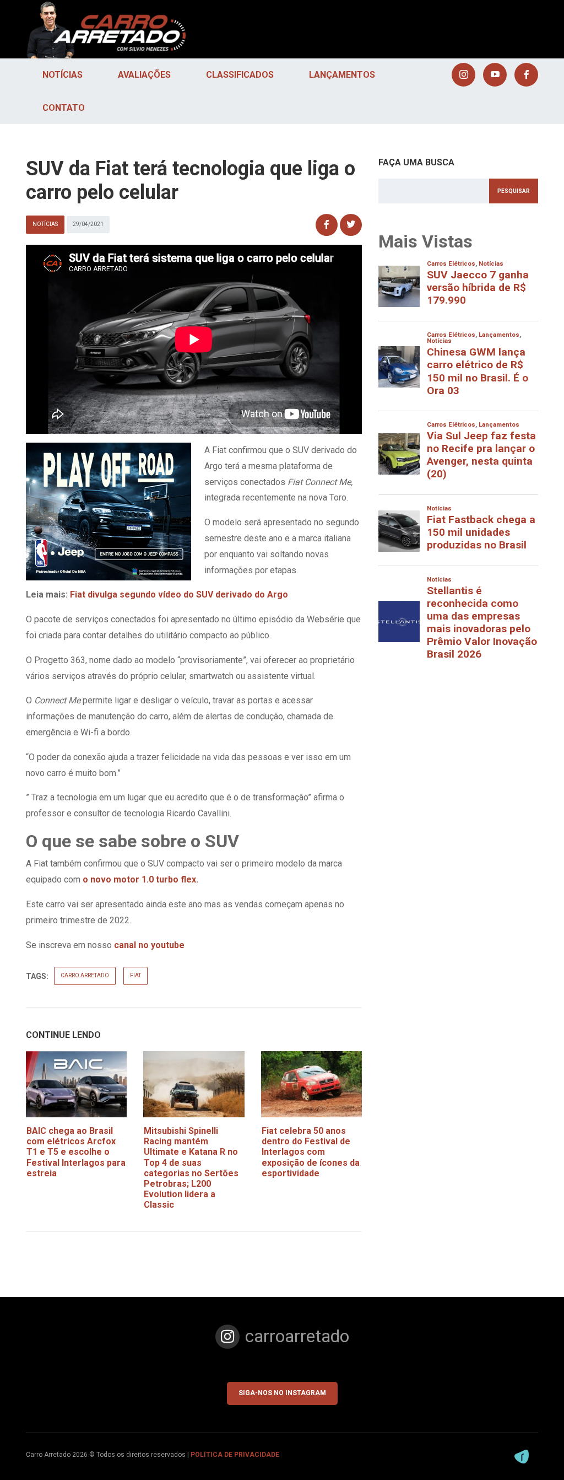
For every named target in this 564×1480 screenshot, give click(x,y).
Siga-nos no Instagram (282, 1393)
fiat (135, 975)
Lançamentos (342, 74)
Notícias (62, 74)
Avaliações (144, 74)
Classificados (240, 74)
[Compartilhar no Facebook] (327, 225)
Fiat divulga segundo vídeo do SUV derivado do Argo (179, 594)
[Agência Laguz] (521, 1456)
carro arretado (85, 975)
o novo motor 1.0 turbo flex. (140, 879)
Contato (63, 108)
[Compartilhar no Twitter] (351, 225)
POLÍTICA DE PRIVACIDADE (235, 1455)
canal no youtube (149, 945)
